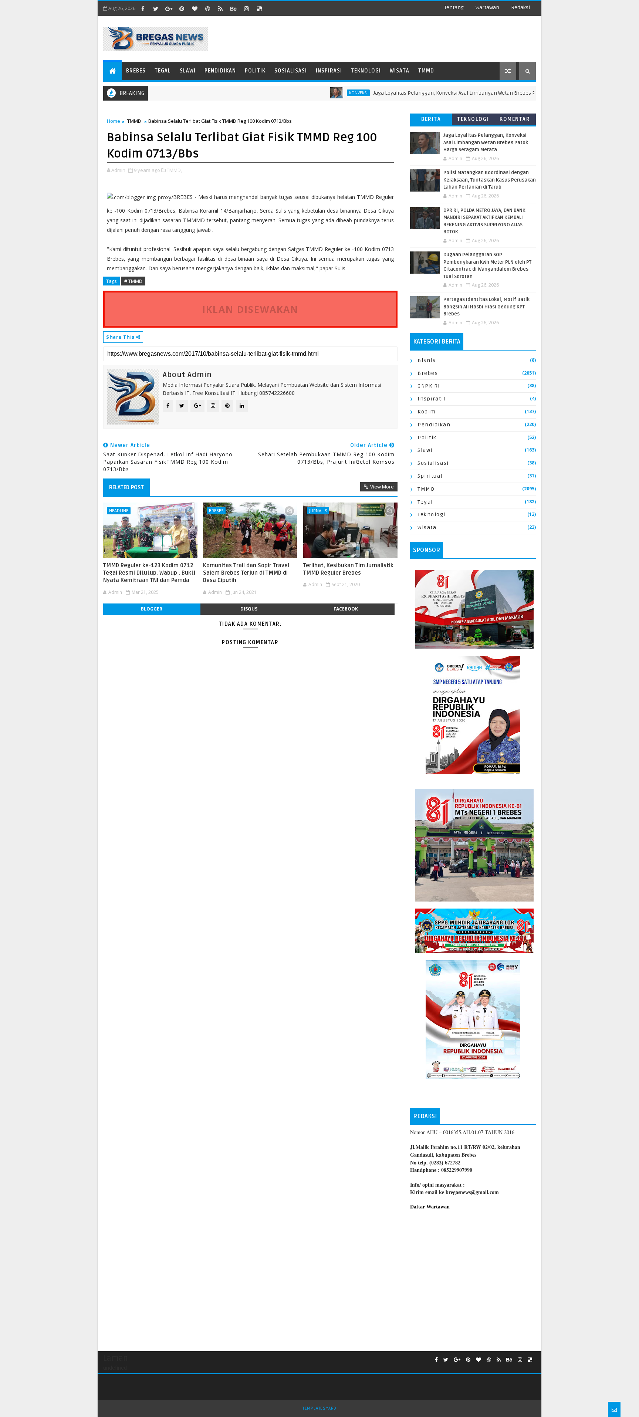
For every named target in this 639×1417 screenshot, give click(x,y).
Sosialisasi (290, 71)
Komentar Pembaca (515, 120)
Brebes (136, 71)
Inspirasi (329, 71)
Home (113, 121)
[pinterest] (181, 8)
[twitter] (155, 8)
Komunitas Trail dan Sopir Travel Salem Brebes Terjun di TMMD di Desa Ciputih (246, 573)
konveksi (326, 92)
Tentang (454, 7)
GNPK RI (428, 386)
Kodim (426, 412)
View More (382, 486)
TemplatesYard (319, 1408)
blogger (151, 609)
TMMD (426, 71)
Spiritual (430, 476)
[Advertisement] (473, 1277)
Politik (255, 71)
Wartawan (487, 7)
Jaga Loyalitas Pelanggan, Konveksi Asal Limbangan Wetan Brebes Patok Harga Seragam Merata (455, 93)
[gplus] (168, 8)
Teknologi (366, 71)
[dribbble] (207, 8)
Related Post (126, 487)
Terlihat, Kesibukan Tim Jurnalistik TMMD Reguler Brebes (348, 569)
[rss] (220, 8)
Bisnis (426, 360)
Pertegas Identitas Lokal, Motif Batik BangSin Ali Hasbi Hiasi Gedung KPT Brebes (486, 307)
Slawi (188, 71)
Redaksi (520, 7)
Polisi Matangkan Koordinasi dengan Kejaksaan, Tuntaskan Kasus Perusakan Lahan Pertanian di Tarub (489, 180)
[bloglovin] (194, 8)
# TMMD (133, 281)
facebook (346, 609)
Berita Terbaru (431, 120)
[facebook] (142, 8)
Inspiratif (431, 399)
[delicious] (259, 8)
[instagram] (246, 8)
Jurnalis (318, 510)
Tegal (163, 71)
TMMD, (174, 170)
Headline (118, 510)
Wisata (399, 71)
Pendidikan (220, 71)
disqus (248, 609)
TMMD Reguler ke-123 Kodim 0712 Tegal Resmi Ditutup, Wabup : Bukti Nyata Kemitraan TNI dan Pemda (149, 573)
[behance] (233, 8)
